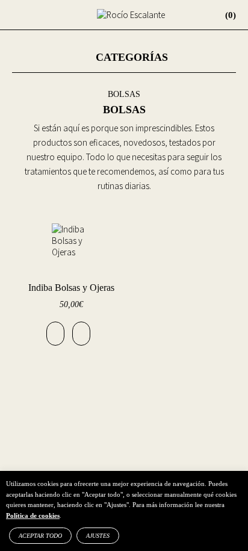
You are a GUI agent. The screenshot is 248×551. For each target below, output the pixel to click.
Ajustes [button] (98, 535)
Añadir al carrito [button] (55, 334)
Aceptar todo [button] (40, 535)
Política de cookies (33, 515)
